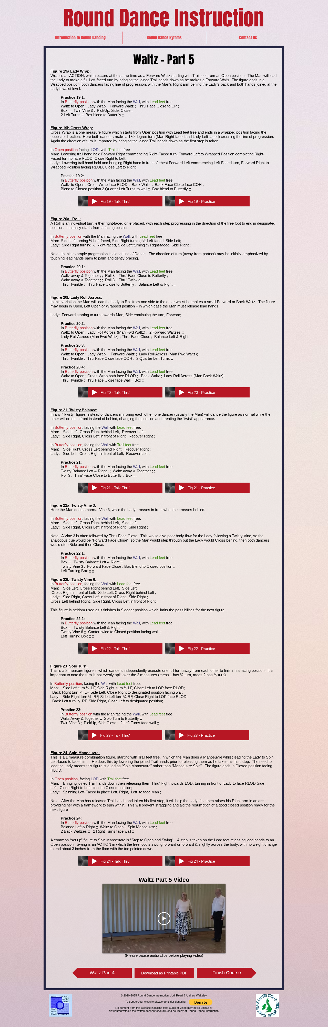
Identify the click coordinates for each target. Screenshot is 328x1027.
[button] (164, 38)
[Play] (94, 201)
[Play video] (164, 918)
